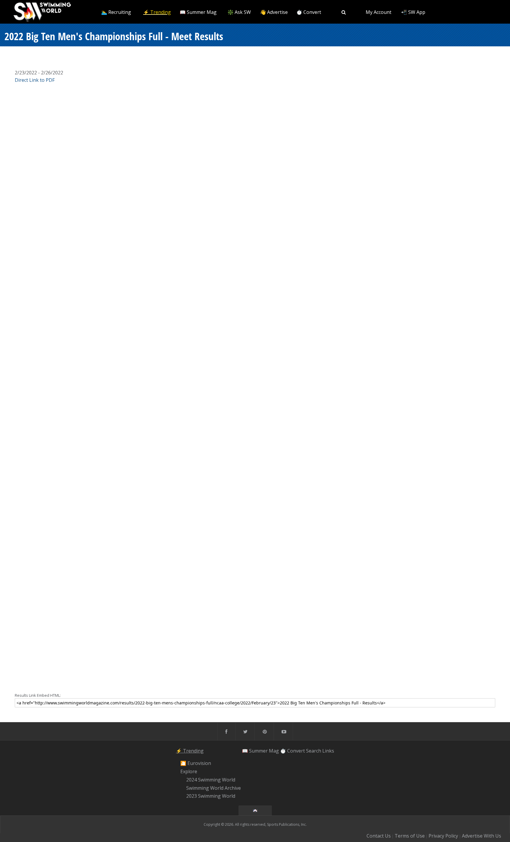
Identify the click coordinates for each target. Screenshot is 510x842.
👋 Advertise (274, 12)
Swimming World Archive (213, 788)
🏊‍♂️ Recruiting (116, 12)
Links (328, 751)
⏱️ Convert (308, 12)
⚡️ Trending (157, 12)
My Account (378, 12)
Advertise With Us (481, 836)
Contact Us (379, 836)
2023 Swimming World (210, 796)
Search (313, 751)
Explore (188, 771)
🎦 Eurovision (195, 763)
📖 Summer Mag (198, 12)
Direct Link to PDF (35, 80)
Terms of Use (410, 836)
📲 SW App (413, 12)
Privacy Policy (443, 836)
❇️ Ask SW (239, 12)
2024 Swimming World (210, 779)
